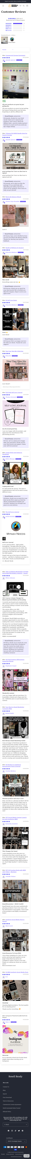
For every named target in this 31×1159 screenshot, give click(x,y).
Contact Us (6, 1087)
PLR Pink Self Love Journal (14, 392)
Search (5, 1094)
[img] (15, 18)
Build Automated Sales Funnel (11, 1108)
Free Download (7, 1097)
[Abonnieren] (26, 1125)
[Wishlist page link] (20, 5)
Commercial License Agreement (15, 55)
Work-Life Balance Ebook (13, 197)
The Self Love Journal (12, 512)
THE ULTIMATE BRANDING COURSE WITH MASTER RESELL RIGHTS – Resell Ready (15, 573)
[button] (3, 5)
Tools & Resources (8, 1101)
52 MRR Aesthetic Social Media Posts (17, 972)
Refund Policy (7, 1111)
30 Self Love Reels (11, 300)
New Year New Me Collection (14, 351)
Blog (4, 1090)
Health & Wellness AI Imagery (15, 247)
